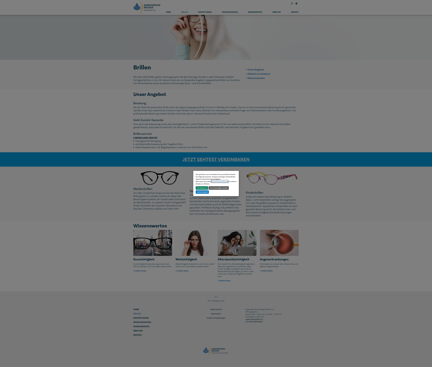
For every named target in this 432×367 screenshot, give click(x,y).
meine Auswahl (202, 192)
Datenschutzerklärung (220, 181)
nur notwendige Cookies (219, 188)
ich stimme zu (202, 188)
